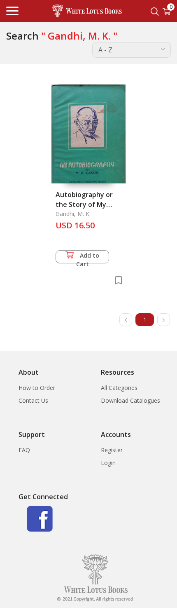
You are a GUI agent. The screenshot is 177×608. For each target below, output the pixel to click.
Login (108, 463)
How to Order (37, 388)
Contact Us (33, 400)
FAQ (24, 450)
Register (112, 450)
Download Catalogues (130, 400)
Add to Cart (88, 257)
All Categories (119, 388)
